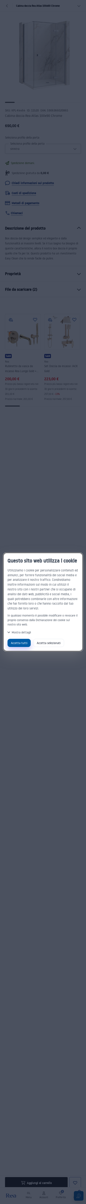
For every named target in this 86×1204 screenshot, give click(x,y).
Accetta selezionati (49, 643)
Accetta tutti (19, 643)
